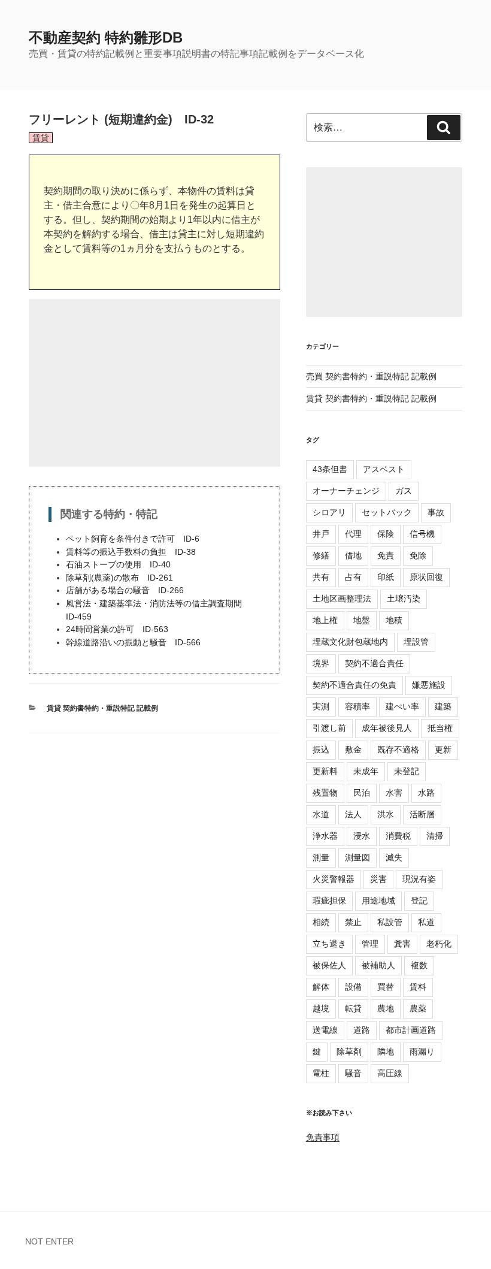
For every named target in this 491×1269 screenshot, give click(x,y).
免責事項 (323, 1137)
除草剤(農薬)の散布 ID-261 (119, 577)
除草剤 (349, 1051)
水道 (321, 814)
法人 (353, 814)
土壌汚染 (403, 598)
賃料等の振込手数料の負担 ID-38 (131, 552)
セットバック (387, 512)
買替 (385, 987)
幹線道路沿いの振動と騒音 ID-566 (133, 642)
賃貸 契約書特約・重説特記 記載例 (102, 708)
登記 (419, 900)
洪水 (385, 814)
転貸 (353, 1008)
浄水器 (325, 836)
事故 (436, 512)
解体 (321, 987)
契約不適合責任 (374, 663)
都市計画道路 (411, 1030)
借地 (353, 555)
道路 (361, 1030)
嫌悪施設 (428, 685)
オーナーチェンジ (346, 490)
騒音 (353, 1073)
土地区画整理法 (342, 598)
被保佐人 (329, 965)
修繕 (321, 555)
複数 (419, 965)
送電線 (325, 1030)
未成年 (365, 771)
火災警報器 (333, 879)
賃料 (418, 987)
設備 (353, 987)
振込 (321, 749)
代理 (353, 534)
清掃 (434, 836)
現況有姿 (419, 879)
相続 (321, 922)
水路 (426, 792)
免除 (418, 555)
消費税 (398, 836)
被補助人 (378, 965)
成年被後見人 (387, 728)
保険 (385, 534)
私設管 (389, 922)
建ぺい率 (402, 706)
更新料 (325, 771)
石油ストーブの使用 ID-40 (118, 564)
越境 (321, 1008)
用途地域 (378, 900)
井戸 (321, 534)
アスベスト (384, 469)
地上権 (325, 620)
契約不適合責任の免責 (354, 685)
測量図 (357, 857)
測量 (321, 857)
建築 (443, 706)
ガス (403, 490)
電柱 (321, 1073)
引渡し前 (329, 728)
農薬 (418, 1008)
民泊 (361, 792)
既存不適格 (398, 749)
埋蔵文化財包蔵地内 (350, 641)
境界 (321, 663)
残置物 (325, 792)
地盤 (361, 620)
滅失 (394, 857)
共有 (321, 577)
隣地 (385, 1051)
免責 (385, 555)
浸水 (361, 836)
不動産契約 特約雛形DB (106, 37)
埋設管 (416, 641)
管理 (370, 943)
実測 (321, 706)
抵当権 (440, 728)
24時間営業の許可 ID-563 (117, 629)
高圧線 (389, 1073)
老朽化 (438, 943)
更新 (443, 749)
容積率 (357, 706)
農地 (385, 1008)
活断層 (422, 814)
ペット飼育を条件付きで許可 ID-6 (132, 538)
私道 (426, 922)
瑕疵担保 (329, 900)
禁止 (353, 922)
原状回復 (426, 577)
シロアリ (329, 512)
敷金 (353, 749)
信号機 (422, 534)
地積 (394, 620)
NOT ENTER (49, 1241)
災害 (378, 879)
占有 (353, 577)
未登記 (406, 771)
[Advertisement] (154, 383)
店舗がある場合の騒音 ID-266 (125, 590)
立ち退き (329, 943)
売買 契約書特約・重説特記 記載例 (371, 376)
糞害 (402, 943)
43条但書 (330, 469)
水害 (394, 792)
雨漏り (422, 1051)
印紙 (385, 577)
